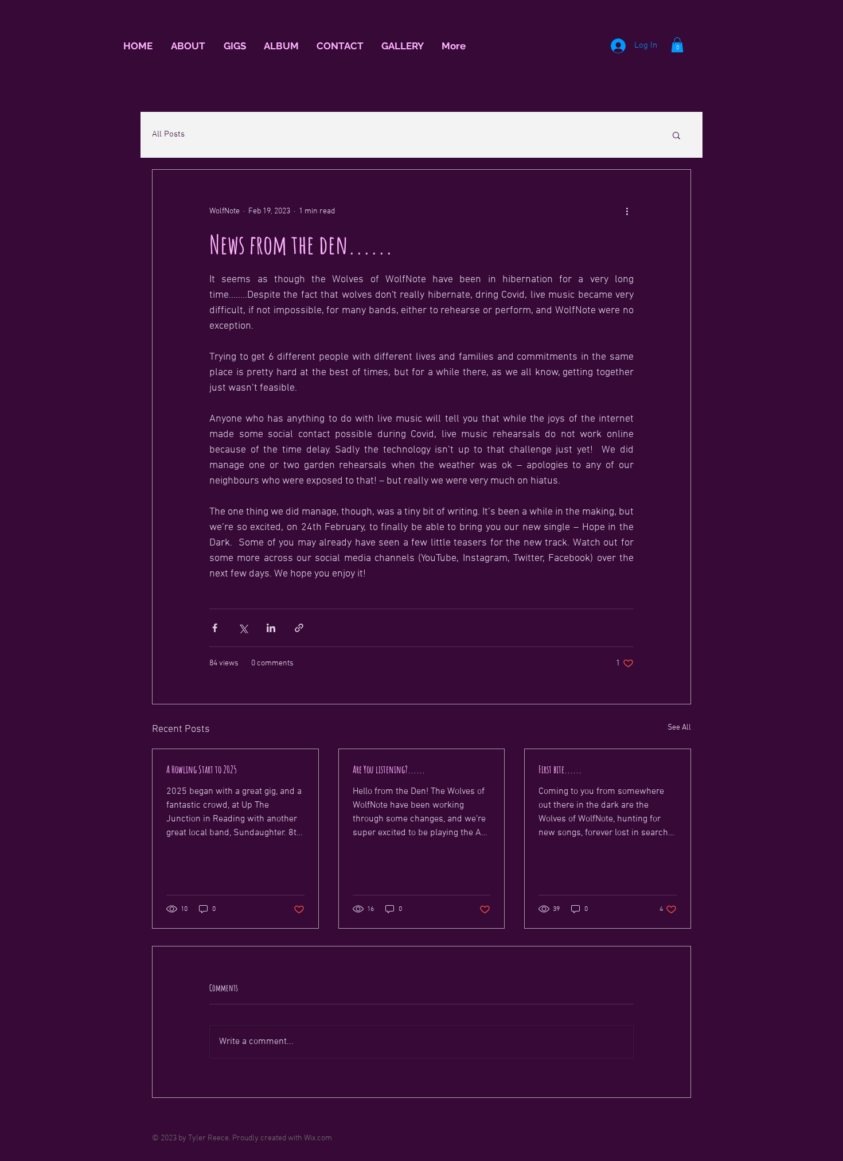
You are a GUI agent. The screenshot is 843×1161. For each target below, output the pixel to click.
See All (679, 728)
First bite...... (559, 769)
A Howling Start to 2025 (201, 769)
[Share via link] (299, 627)
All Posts (168, 134)
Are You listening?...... (389, 769)
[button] (677, 44)
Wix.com (318, 1138)
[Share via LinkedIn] (271, 627)
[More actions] (627, 211)
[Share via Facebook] (214, 627)
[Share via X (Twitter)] (242, 627)
